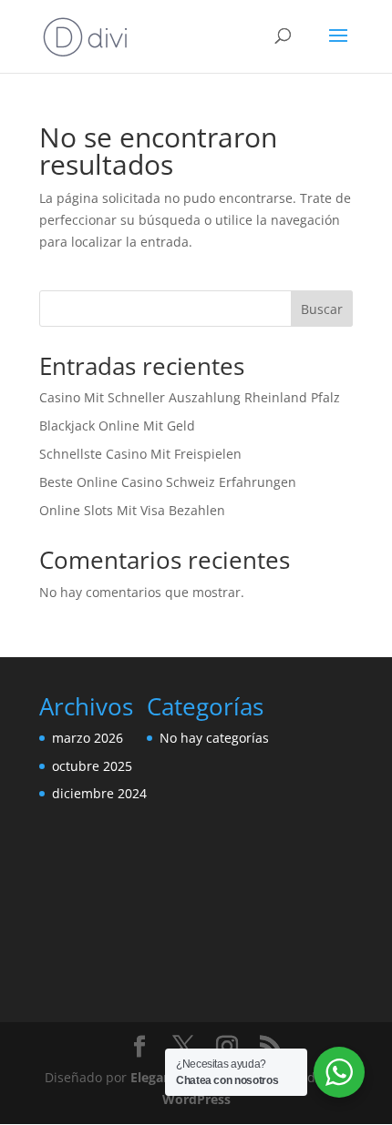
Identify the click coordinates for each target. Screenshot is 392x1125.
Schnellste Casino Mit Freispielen (140, 453)
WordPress (196, 1099)
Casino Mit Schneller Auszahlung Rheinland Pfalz (189, 397)
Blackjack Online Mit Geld (117, 425)
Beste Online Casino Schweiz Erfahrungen (167, 482)
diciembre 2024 (99, 793)
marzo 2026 (87, 737)
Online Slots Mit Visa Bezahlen (132, 510)
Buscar (322, 309)
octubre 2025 (92, 766)
